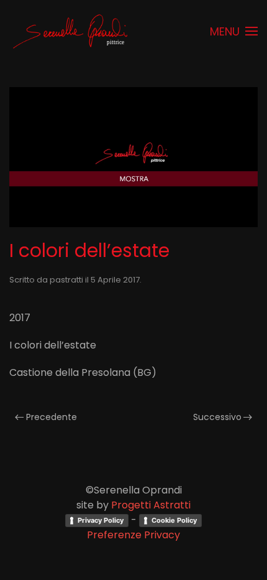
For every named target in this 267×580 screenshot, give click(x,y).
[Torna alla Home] (71, 31)
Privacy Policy (101, 520)
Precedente (51, 417)
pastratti (66, 280)
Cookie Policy (174, 520)
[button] (234, 31)
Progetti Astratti (151, 505)
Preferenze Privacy (133, 535)
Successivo (217, 417)
